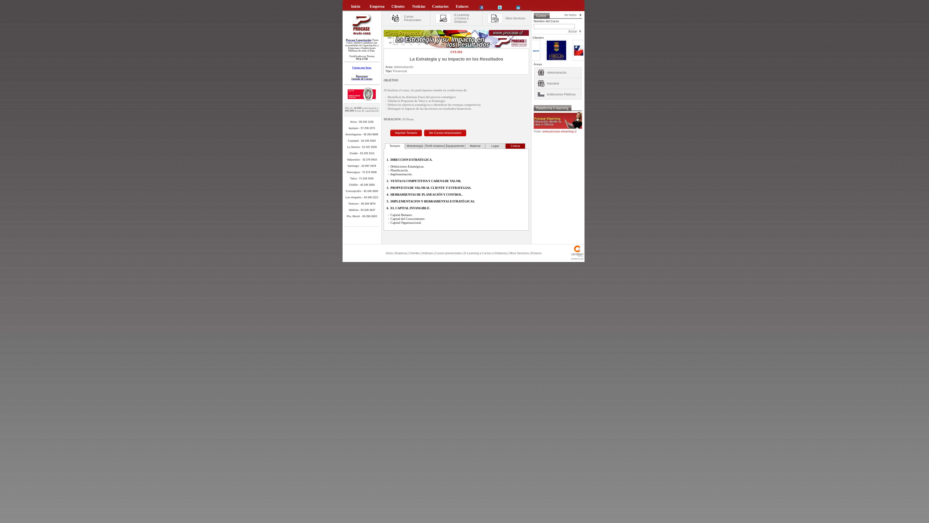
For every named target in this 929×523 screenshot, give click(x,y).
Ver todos (570, 15)
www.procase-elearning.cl (559, 131)
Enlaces (536, 253)
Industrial (553, 83)
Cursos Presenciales (412, 18)
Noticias (427, 253)
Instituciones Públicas (561, 94)
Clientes (414, 253)
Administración (557, 72)
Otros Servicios (515, 18)
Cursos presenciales (448, 253)
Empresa (401, 253)
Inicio (389, 253)
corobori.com (577, 259)
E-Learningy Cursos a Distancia (461, 18)
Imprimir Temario (406, 133)
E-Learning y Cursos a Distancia (485, 253)
